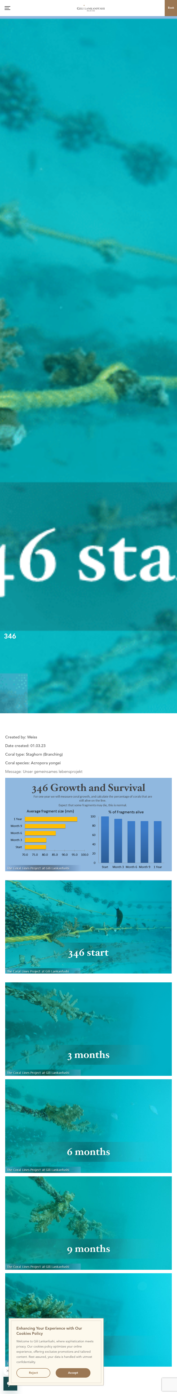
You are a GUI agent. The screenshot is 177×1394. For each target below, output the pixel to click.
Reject (33, 1372)
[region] (56, 1351)
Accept (73, 1372)
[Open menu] (7, 8)
